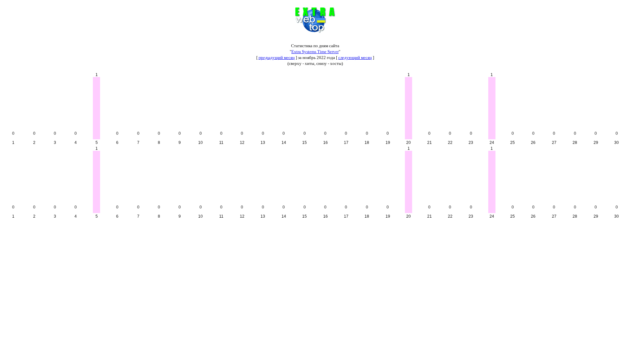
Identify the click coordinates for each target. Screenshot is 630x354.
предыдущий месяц (277, 57)
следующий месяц (355, 57)
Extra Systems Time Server (315, 51)
